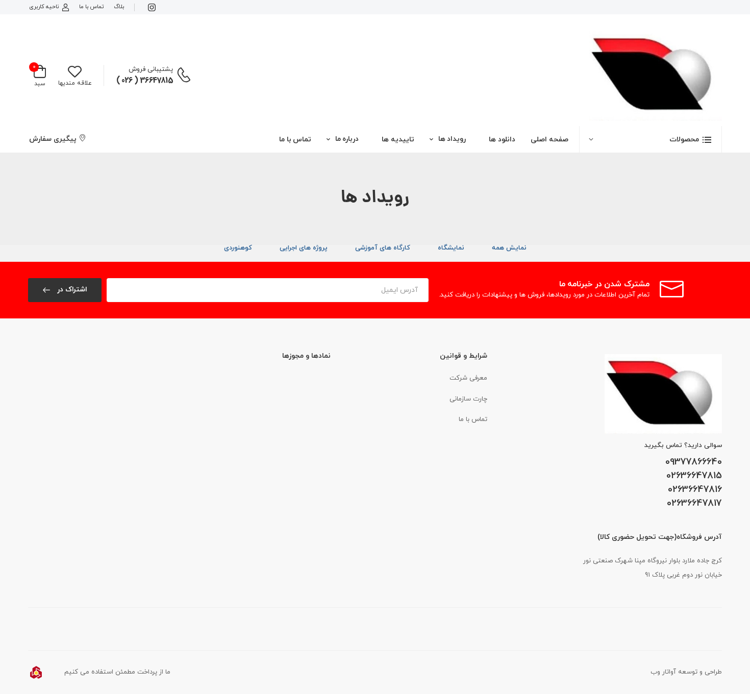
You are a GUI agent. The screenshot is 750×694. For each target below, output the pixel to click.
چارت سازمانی (468, 399)
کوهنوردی (238, 248)
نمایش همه (509, 248)
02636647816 (695, 489)
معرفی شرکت (468, 378)
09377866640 (693, 462)
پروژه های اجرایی (304, 248)
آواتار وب (663, 672)
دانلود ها (502, 139)
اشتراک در (71, 289)
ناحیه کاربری (44, 7)
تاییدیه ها (398, 139)
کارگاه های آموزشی (382, 248)
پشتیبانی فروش (151, 69)
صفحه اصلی (549, 139)
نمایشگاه (451, 248)
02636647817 (694, 503)
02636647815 (694, 476)
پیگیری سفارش (53, 139)
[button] (650, 139)
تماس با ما (91, 7)
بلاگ (119, 7)
